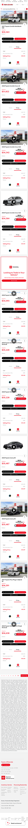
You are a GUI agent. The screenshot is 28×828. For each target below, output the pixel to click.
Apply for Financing (16, 788)
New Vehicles (4, 787)
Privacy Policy (6, 819)
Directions (22, 791)
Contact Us (6, 765)
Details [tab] (10, 47)
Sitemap (12, 818)
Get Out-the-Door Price (9, 38)
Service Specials (9, 791)
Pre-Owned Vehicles (3, 789)
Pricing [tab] (17, 47)
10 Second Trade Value (21, 38)
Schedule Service (9, 788)
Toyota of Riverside (3, 819)
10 (13, 675)
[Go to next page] (15, 675)
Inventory (4, 785)
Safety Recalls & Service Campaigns (23, 818)
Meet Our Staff (23, 789)
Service (9, 785)
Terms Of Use (9, 818)
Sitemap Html (16, 819)
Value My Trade (16, 791)
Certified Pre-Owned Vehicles (4, 794)
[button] (24, 24)
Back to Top (24, 675)
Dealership (23, 785)
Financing (17, 785)
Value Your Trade (14, 280)
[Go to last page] (18, 675)
